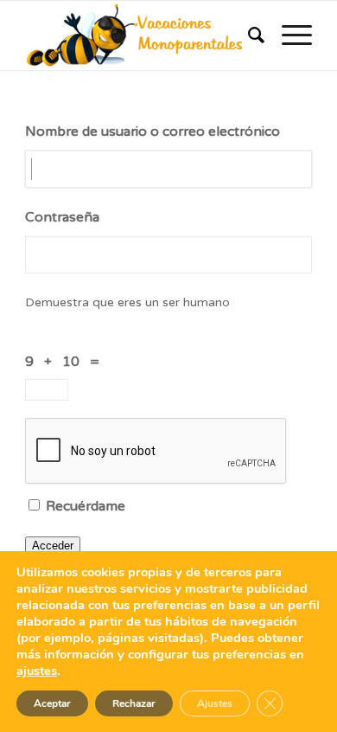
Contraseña (62, 217)
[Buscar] (247, 35)
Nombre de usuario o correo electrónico (152, 131)
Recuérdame (85, 506)
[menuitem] (247, 35)
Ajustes (214, 703)
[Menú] (288, 35)
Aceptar (52, 703)
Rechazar (134, 703)
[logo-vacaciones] (139, 35)
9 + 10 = (65, 361)
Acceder (52, 545)
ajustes (36, 670)
